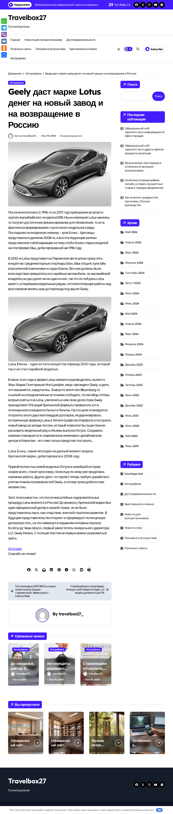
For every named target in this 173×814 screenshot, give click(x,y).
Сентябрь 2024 (135, 272)
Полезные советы (20, 49)
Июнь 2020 (132, 425)
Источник (15, 548)
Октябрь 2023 (134, 385)
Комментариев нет (71, 135)
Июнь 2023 (132, 395)
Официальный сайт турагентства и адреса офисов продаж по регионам (144, 149)
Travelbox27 (27, 17)
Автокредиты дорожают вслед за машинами (58, 670)
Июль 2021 (132, 415)
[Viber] (4, 34)
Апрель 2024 (133, 323)
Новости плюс (133, 528)
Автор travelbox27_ (26, 135)
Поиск (132, 84)
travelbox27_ (71, 613)
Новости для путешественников (43, 39)
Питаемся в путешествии (50, 49)
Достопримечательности (80, 39)
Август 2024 (133, 283)
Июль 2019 (132, 446)
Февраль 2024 (134, 344)
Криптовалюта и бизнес (83, 49)
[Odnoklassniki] (4, 48)
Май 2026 (131, 232)
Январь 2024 (133, 354)
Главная (15, 39)
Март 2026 (132, 252)
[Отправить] (4, 54)
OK (159, 810)
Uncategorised (134, 473)
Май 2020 (131, 436)
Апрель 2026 (133, 242)
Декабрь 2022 (134, 405)
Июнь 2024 (132, 303)
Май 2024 (131, 313)
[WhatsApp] (4, 21)
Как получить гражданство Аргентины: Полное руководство (141, 201)
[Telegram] (4, 27)
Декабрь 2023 (134, 364)
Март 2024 (132, 334)
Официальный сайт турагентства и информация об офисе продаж (145, 132)
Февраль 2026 (134, 262)
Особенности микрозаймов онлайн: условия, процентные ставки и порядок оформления (144, 183)
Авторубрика (18, 58)
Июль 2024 (132, 293)
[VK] (4, 41)
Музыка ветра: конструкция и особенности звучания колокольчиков (143, 166)
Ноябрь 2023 (133, 374)
